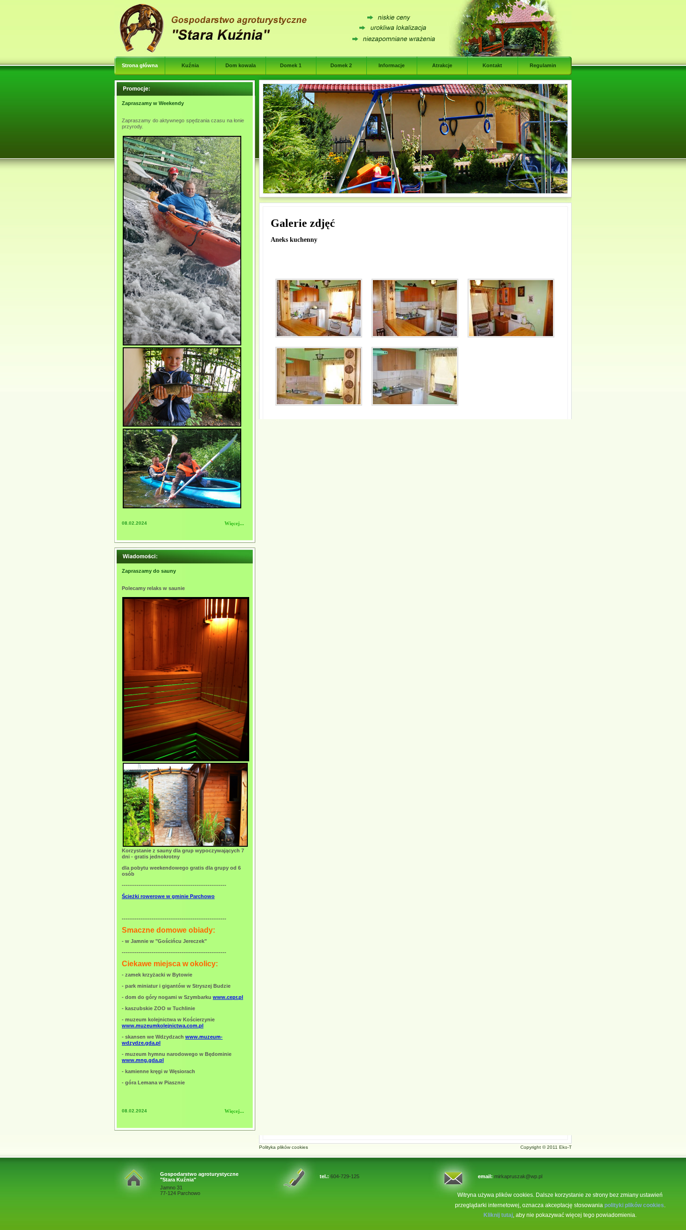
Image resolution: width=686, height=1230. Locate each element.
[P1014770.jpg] (414, 376)
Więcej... (234, 523)
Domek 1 (290, 65)
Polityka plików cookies (283, 1147)
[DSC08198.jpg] (511, 308)
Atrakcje (442, 65)
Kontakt (492, 65)
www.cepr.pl (228, 997)
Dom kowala (240, 65)
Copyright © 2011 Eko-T (546, 1147)
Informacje (391, 65)
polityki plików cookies (634, 1205)
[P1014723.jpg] (318, 376)
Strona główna (140, 65)
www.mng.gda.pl (143, 1060)
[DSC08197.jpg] (414, 308)
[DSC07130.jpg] (318, 308)
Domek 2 (341, 65)
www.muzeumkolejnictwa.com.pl (162, 1025)
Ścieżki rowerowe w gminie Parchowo (168, 896)
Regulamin (543, 65)
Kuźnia (190, 65)
